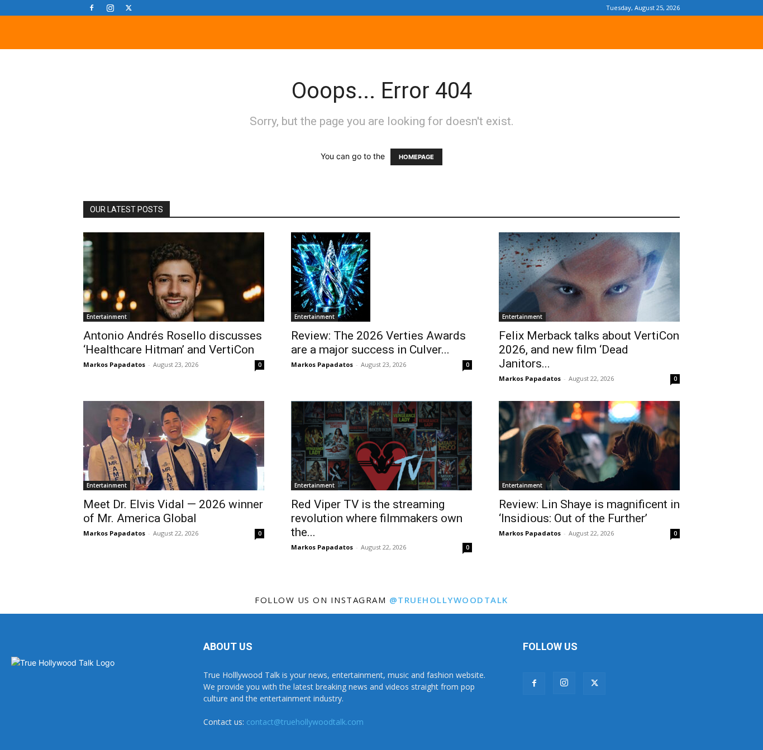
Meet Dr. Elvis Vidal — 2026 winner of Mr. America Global (173, 511)
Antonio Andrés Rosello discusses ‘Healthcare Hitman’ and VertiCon (172, 342)
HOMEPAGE (416, 157)
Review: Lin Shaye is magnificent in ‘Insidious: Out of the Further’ (589, 511)
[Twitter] (128, 8)
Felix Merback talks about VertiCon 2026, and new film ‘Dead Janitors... (589, 349)
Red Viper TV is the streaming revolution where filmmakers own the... (376, 518)
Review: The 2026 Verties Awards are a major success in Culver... (378, 342)
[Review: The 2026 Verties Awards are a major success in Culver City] (381, 277)
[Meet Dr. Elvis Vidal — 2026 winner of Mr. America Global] (173, 445)
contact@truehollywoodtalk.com (305, 721)
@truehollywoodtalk (448, 599)
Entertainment (107, 317)
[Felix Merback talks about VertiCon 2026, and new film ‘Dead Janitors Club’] (589, 277)
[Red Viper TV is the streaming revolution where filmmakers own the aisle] (381, 445)
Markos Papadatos (114, 364)
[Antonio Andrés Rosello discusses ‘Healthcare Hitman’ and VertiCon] (173, 277)
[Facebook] (91, 8)
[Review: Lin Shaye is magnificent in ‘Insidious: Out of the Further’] (589, 445)
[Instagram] (110, 8)
